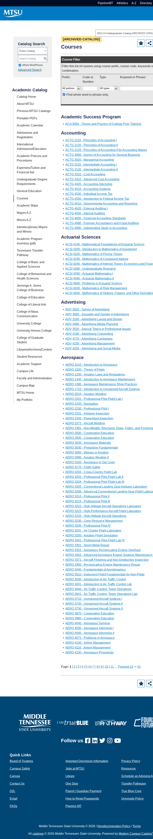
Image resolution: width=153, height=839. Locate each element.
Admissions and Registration (27, 135)
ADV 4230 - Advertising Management (90, 343)
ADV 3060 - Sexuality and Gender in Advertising (97, 314)
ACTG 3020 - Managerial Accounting (89, 159)
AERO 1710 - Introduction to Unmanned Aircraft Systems (102, 389)
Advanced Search (30, 69)
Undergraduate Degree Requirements (32, 182)
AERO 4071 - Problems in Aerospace (90, 637)
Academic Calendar (30, 125)
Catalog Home (26, 96)
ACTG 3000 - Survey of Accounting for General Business (102, 154)
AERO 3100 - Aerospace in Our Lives (90, 462)
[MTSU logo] (35, 722)
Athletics (122, 3)
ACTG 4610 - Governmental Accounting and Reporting (101, 203)
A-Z (134, 3)
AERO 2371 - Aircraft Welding (85, 423)
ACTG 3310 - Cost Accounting (85, 174)
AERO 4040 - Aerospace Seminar (87, 623)
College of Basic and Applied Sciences (30, 264)
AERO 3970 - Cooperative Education (89, 613)
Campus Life (25, 371)
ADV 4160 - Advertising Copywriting (89, 333)
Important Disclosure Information (86, 761)
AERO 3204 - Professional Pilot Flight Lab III (94, 481)
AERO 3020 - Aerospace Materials (88, 442)
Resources (128, 768)
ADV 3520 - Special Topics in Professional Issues (98, 328)
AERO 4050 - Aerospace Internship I (89, 628)
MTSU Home (25, 392)
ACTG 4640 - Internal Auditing (85, 213)
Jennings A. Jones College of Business (30, 288)
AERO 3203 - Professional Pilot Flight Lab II (94, 476)
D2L (12, 791)
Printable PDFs (27, 118)
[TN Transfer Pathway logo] (111, 722)
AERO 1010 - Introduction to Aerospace (91, 364)
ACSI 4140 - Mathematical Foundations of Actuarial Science (104, 244)
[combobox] (32, 50)
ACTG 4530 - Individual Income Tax (88, 193)
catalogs (38, 833)
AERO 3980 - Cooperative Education (89, 618)
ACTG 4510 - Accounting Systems (88, 189)
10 (106, 666)
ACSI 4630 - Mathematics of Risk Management (96, 288)
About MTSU (25, 103)
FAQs (13, 806)
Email (13, 798)
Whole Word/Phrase (32, 65)
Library (70, 776)
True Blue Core (131, 791)
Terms (137, 826)
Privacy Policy (130, 761)
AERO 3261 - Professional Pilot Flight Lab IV (95, 540)
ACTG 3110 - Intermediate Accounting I (91, 164)
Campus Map (26, 385)
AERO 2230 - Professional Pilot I (87, 408)
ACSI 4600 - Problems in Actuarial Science (93, 283)
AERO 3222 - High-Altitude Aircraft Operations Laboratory (103, 506)
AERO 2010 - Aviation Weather (86, 394)
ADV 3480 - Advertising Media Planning (91, 324)
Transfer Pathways (133, 783)
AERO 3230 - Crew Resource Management (94, 520)
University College (29, 323)
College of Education (31, 297)
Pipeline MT (73, 806)
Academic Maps (27, 205)
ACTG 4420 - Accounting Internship (88, 184)
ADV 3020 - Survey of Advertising (87, 309)
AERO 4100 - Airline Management (87, 642)
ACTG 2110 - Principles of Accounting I (91, 140)
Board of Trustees (21, 761)
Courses (22, 198)
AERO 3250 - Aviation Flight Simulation (91, 535)
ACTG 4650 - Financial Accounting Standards (95, 218)
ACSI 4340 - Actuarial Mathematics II (89, 278)
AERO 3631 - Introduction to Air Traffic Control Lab (98, 584)
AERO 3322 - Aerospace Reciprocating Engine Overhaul (102, 550)
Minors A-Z (24, 220)
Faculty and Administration (34, 378)
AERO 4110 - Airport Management (87, 647)
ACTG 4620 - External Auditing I (86, 208)
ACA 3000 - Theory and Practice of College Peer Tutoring (103, 123)
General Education (29, 191)
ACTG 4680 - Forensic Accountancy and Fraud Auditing (102, 223)
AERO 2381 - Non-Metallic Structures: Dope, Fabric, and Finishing (109, 428)
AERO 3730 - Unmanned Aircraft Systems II (94, 608)
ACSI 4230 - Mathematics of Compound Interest (96, 259)
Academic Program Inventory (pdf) (29, 241)
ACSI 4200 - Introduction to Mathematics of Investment (101, 249)
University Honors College (34, 330)
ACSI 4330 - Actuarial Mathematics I (89, 273)
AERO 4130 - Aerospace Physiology (89, 652)
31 (139, 666)
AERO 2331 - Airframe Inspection (87, 413)
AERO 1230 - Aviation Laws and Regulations (95, 374)
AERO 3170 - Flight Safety (82, 467)
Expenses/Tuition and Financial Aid (31, 170)
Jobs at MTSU (74, 768)
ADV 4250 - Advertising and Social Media (92, 348)
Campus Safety (20, 768)
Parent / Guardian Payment (83, 791)
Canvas (15, 776)
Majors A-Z (24, 212)
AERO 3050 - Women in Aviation (87, 452)
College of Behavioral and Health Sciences (34, 276)
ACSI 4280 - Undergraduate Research (90, 268)
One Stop (71, 783)
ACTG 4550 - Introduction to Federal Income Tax (97, 198)
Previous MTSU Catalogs (34, 111)
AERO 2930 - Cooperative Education (89, 433)
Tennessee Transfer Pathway (30, 253)
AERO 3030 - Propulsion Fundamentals (91, 447)
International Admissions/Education (31, 146)
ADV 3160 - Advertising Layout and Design (93, 319)
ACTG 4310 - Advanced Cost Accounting (92, 179)
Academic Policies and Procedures (32, 158)
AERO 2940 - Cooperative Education (89, 437)
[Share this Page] (149, 43)
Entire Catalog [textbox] (27, 51)
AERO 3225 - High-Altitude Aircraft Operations (95, 516)
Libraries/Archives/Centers (34, 349)
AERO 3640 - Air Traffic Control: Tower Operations (98, 589)
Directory (146, 3)
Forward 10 (125, 666)
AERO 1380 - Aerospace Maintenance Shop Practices (101, 384)
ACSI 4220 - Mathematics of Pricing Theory (93, 254)
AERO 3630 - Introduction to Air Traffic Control (95, 579)
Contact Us (17, 783)
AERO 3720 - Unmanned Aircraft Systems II (94, 603)
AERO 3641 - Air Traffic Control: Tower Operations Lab (101, 594)
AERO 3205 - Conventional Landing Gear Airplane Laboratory (106, 486)
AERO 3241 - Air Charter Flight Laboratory (93, 530)
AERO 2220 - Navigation (81, 403)
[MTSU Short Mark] (13, 13)
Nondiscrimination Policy (113, 826)
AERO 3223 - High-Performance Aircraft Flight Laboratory (103, 511)
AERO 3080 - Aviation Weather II (87, 457)
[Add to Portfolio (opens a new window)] (140, 43)
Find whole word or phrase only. (87, 94)
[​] (88, 741)
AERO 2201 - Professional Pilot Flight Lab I (94, 398)
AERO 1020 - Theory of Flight (84, 369)
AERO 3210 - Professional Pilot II (87, 496)
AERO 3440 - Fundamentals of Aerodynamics (95, 569)
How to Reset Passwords (82, 798)
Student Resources (29, 356)
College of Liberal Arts (31, 304)
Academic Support (29, 364)
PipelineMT (105, 3)
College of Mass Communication (27, 314)
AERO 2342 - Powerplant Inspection (89, 418)
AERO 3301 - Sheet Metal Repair (87, 545)
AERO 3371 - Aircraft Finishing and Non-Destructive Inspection (107, 559)
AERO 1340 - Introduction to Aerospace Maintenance (100, 379)
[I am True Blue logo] (73, 722)
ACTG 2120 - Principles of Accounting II (91, 145)
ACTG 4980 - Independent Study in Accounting (96, 228)
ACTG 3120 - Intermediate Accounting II (91, 169)
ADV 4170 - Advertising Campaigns (89, 338)
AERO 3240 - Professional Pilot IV (88, 525)
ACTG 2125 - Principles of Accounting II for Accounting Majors (106, 150)
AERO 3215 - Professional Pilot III (87, 501)
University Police (132, 798)
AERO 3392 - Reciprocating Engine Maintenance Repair (102, 564)
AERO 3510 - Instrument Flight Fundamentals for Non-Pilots (104, 574)
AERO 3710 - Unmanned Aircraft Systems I (93, 598)
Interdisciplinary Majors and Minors (32, 229)
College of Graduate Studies (30, 340)
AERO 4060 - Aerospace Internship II (89, 633)
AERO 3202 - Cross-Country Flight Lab (91, 472)
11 (112, 666)
